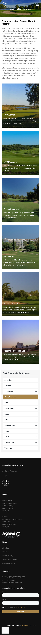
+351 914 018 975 (9, 580)
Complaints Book (8, 564)
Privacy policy (20, 607)
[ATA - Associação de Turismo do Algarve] (11, 534)
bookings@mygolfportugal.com (13, 577)
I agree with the (14, 607)
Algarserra (27, 625)
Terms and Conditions (10, 560)
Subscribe (20, 612)
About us (5, 548)
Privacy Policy (7, 556)
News (4, 552)
